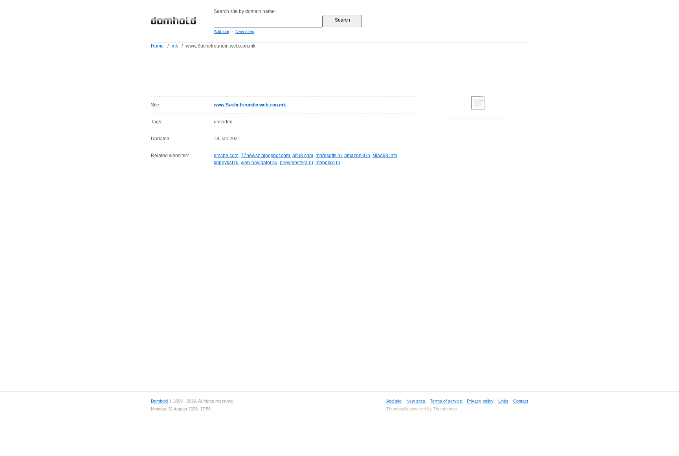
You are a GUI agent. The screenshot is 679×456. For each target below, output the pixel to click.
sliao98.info (385, 155)
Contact (520, 401)
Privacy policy (480, 401)
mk (175, 46)
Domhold (159, 401)
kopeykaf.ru (226, 162)
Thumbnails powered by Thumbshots (421, 409)
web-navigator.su (259, 162)
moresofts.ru (329, 155)
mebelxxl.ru (328, 162)
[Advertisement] (354, 71)
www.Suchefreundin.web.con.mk (250, 105)
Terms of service (446, 401)
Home (157, 46)
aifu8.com (302, 155)
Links (503, 401)
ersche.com (226, 155)
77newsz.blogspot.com (265, 155)
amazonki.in (357, 155)
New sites (244, 31)
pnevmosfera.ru (296, 162)
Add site (221, 31)
